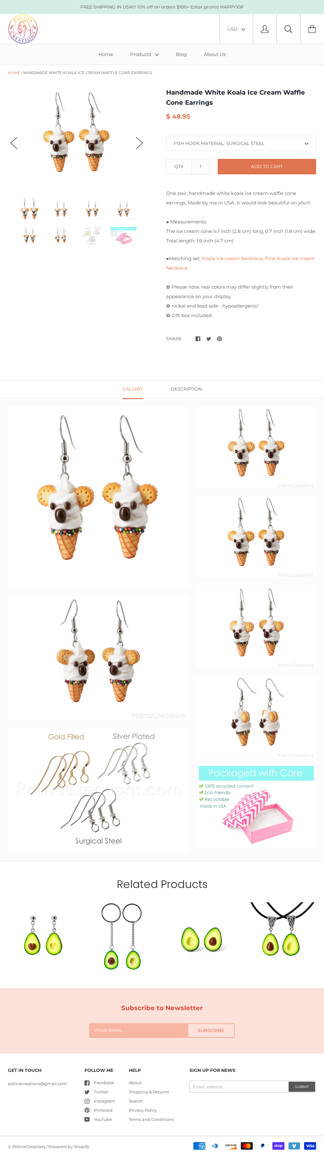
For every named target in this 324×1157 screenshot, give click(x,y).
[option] (77, 137)
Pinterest (103, 1110)
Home (105, 54)
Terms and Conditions (151, 1119)
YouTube (103, 1119)
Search (136, 1101)
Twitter (101, 1091)
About (135, 1082)
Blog (181, 54)
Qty (179, 166)
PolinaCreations (28, 1146)
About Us (215, 54)
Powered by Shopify (68, 1146)
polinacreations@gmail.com (37, 1083)
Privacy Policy (143, 1110)
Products (141, 54)
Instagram (104, 1101)
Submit (302, 1087)
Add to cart (267, 166)
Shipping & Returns (149, 1091)
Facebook (104, 1082)
